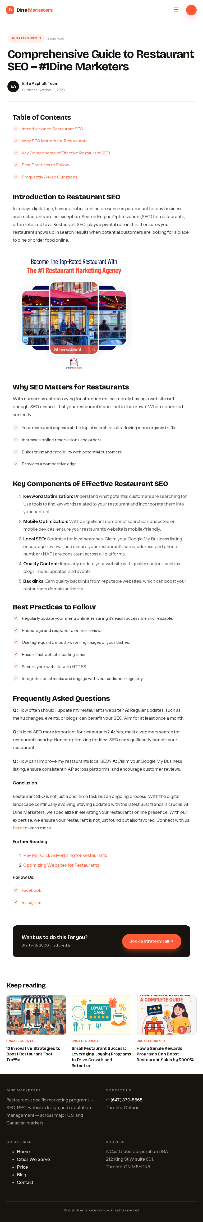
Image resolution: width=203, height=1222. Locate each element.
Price (22, 1167)
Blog (21, 1174)
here (17, 827)
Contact (25, 1182)
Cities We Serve (33, 1159)
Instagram (31, 902)
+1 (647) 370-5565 (124, 1099)
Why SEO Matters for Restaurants (54, 140)
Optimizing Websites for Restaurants (61, 865)
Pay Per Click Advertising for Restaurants (65, 855)
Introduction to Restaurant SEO (52, 128)
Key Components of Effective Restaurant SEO (66, 152)
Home (23, 1151)
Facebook (31, 890)
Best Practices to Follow (45, 164)
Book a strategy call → (152, 941)
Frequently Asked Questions (49, 177)
